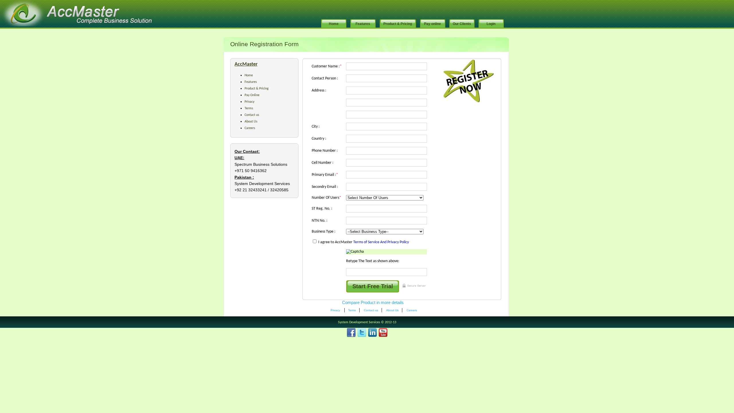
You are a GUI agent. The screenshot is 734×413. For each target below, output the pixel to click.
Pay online (432, 24)
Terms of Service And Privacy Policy (381, 242)
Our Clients (462, 24)
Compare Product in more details (373, 302)
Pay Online (252, 95)
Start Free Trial (372, 286)
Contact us (252, 115)
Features (363, 24)
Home (334, 24)
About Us (251, 121)
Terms (249, 108)
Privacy (249, 102)
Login (491, 24)
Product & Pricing (397, 24)
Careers (250, 128)
